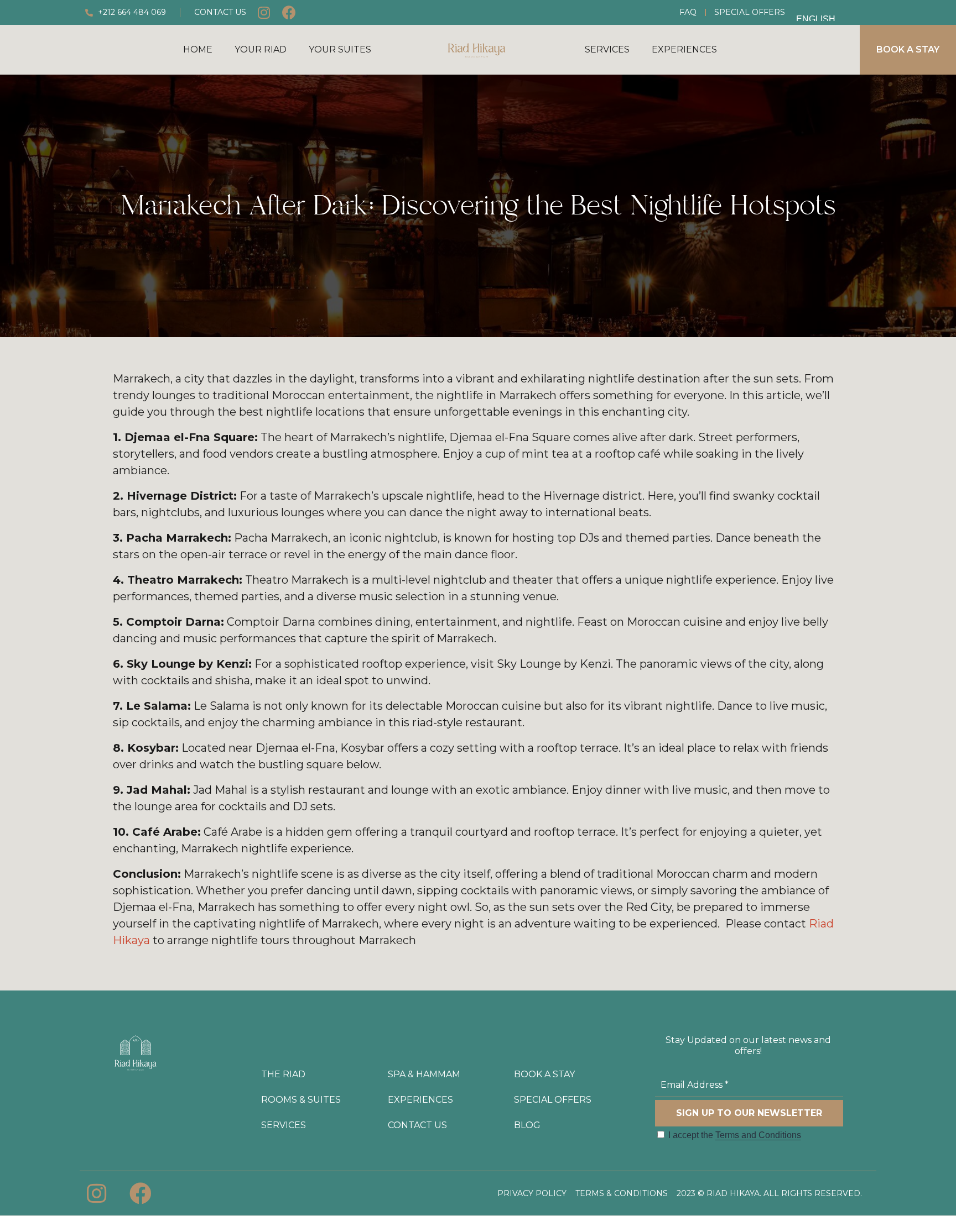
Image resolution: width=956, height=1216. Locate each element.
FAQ (688, 12)
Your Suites (340, 49)
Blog (527, 1125)
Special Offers (749, 12)
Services (607, 49)
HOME (197, 49)
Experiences (684, 49)
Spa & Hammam (424, 1074)
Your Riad (261, 49)
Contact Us (417, 1125)
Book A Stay (544, 1074)
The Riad (283, 1074)
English (815, 17)
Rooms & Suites (301, 1099)
